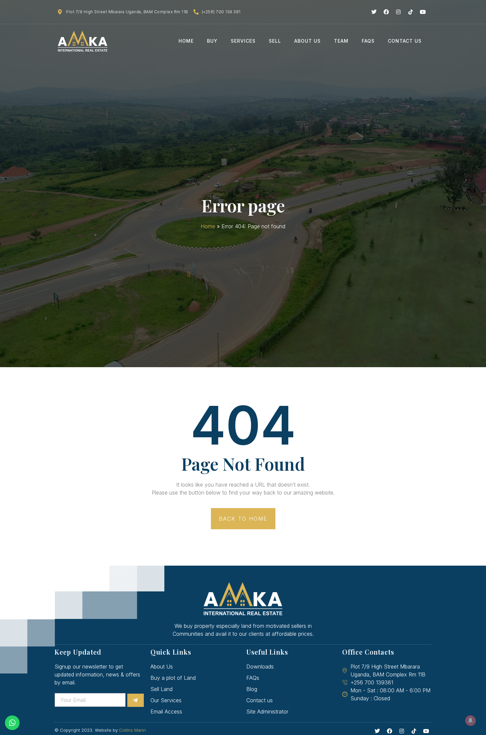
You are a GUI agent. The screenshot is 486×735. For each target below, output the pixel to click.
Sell (275, 41)
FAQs (368, 41)
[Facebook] (386, 12)
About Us (307, 41)
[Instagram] (398, 12)
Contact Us (405, 41)
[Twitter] (374, 12)
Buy (212, 41)
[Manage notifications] (470, 720)
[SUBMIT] (135, 700)
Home (186, 41)
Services (243, 41)
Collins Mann (132, 730)
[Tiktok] (410, 12)
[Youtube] (423, 12)
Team (341, 41)
